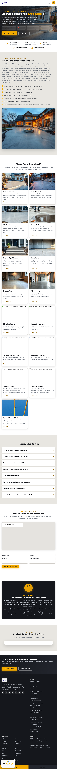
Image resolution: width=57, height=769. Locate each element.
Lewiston (4, 558)
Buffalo (3, 739)
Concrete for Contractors (36, 710)
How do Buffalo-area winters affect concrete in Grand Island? (17, 495)
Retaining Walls (34, 724)
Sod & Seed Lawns (34, 719)
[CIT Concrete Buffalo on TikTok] (23, 692)
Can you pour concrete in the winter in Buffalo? (14, 488)
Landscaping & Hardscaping (37, 717)
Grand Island (5, 755)
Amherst (32, 562)
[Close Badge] (14, 760)
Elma (16, 755)
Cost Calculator (34, 729)
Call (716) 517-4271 (9, 33)
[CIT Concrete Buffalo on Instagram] (6, 692)
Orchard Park (5, 746)
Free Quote (24, 33)
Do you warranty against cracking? (11, 475)
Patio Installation (34, 686)
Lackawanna (18, 753)
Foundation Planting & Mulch (37, 727)
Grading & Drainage (35, 705)
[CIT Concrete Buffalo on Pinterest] (16, 692)
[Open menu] (49, 3)
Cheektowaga (18, 741)
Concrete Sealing (34, 688)
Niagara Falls (5, 555)
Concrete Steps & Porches (36, 691)
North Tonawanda (34, 558)
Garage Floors (33, 693)
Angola (16, 760)
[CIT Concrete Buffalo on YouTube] (9, 692)
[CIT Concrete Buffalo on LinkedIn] (13, 692)
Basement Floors (34, 696)
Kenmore (4, 748)
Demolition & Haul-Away (36, 707)
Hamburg (17, 746)
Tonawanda (5, 562)
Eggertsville (5, 758)
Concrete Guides (34, 731)
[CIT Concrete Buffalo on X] (19, 692)
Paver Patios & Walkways (36, 722)
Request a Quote (25, 668)
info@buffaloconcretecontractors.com (39, 745)
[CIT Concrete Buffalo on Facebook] (3, 692)
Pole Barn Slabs (34, 698)
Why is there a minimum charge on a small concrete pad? (16, 482)
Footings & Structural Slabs (37, 703)
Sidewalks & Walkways (35, 700)
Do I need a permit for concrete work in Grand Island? (15, 456)
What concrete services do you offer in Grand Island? (15, 469)
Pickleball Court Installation (37, 715)
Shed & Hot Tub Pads (35, 712)
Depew (16, 748)
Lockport (32, 555)
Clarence (4, 750)
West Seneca (5, 743)
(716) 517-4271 (33, 743)
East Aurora (18, 758)
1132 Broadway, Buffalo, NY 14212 (38, 741)
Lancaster (17, 743)
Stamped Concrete (34, 684)
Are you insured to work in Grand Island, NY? (13, 463)
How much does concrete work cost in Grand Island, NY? (16, 450)
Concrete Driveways (35, 681)
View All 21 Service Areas (10, 566)
